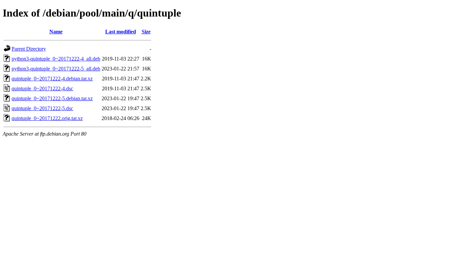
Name (56, 31)
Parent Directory (29, 49)
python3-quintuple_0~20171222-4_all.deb (56, 59)
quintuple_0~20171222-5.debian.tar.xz (52, 98)
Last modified (120, 31)
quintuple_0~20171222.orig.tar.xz (47, 118)
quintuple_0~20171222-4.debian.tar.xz (52, 78)
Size (146, 31)
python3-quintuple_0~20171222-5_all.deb (56, 68)
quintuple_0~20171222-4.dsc (42, 88)
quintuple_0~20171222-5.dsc (42, 108)
